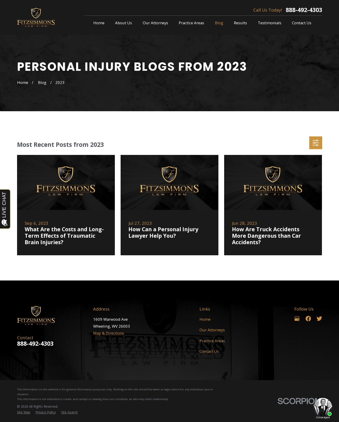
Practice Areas (212, 340)
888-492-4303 (304, 10)
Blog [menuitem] (219, 22)
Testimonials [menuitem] (269, 22)
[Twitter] (319, 318)
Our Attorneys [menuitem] (155, 22)
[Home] (36, 17)
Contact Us (209, 351)
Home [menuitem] (98, 22)
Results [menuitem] (240, 22)
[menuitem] (23, 412)
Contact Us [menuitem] (301, 22)
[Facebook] (308, 318)
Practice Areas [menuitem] (191, 22)
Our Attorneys (212, 330)
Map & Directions (108, 333)
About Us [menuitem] (123, 22)
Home (205, 319)
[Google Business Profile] (297, 318)
